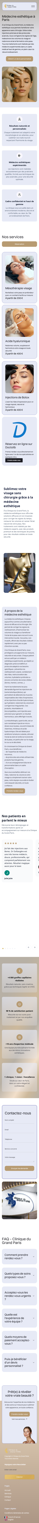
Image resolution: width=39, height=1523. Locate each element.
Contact (8, 1500)
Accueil (8, 1490)
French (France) (14, 1517)
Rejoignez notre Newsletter (15, 1464)
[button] (33, 6)
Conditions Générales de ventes (17, 1513)
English (11, 1519)
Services (8, 1493)
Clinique (8, 1497)
